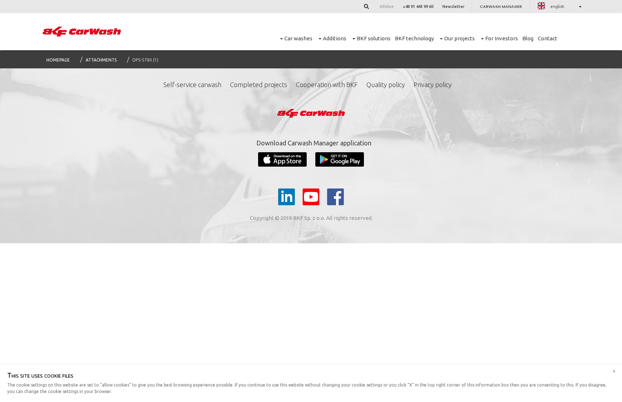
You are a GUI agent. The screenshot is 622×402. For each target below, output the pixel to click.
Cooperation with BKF (327, 84)
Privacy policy (433, 84)
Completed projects (258, 84)
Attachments (101, 60)
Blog (527, 38)
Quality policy (385, 84)
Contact (547, 38)
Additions (334, 38)
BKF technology (414, 38)
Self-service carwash (192, 84)
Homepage (58, 60)
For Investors (501, 38)
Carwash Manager (501, 6)
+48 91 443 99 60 (418, 6)
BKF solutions (374, 38)
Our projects (459, 38)
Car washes (298, 38)
